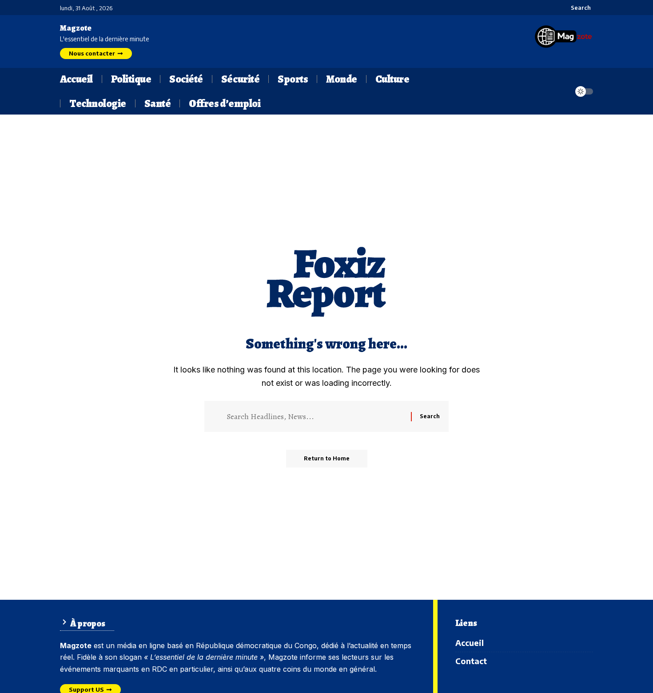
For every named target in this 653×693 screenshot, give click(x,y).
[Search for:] (315, 416)
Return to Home (327, 458)
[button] (576, 7)
